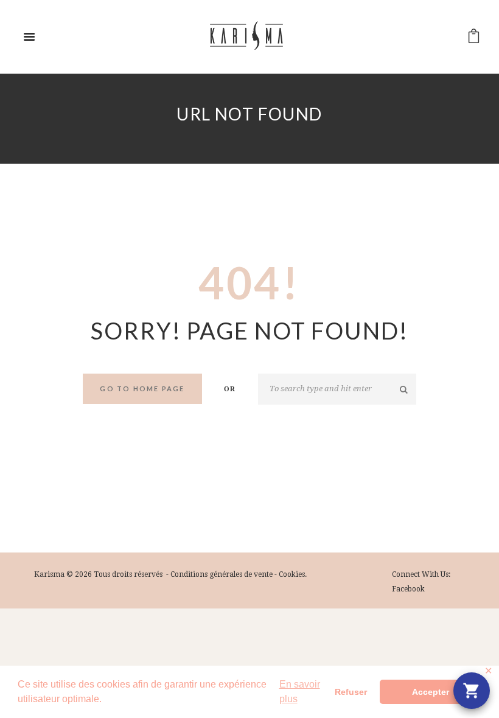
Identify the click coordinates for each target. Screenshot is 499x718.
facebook (408, 589)
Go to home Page (142, 388)
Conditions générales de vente (221, 574)
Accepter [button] (430, 692)
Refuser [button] (351, 692)
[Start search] (404, 389)
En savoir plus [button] (299, 691)
